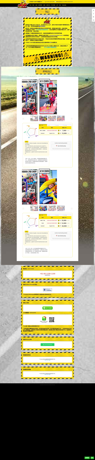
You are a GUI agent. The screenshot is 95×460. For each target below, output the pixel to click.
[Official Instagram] (93, 16)
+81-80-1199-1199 (47, 274)
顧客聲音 (40, 5)
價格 (44, 5)
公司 (57, 5)
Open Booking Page (62, 145)
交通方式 (48, 5)
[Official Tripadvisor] (93, 20)
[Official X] (93, 10)
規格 (36, 5)
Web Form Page (47, 360)
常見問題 (53, 5)
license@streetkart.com (56, 35)
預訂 (60, 5)
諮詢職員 (87, 457)
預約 (92, 457)
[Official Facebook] (93, 13)
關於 (33, 5)
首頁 (30, 5)
